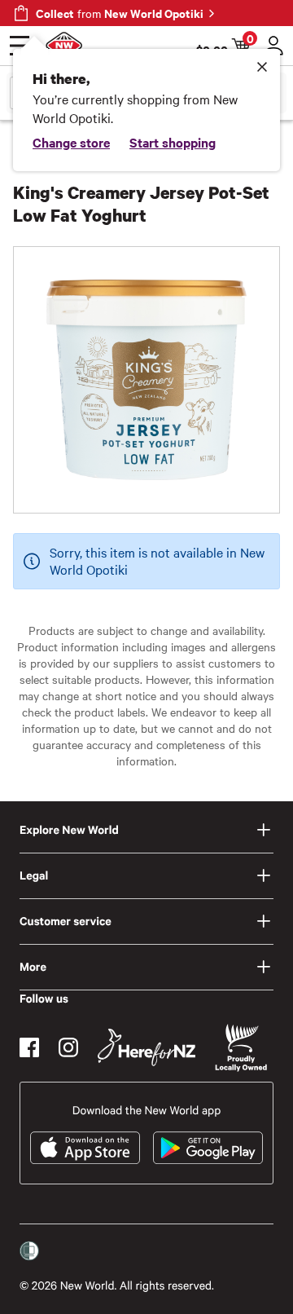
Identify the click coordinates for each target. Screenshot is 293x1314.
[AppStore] (85, 1147)
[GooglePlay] (208, 1147)
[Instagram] (68, 1047)
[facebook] (29, 1047)
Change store (71, 142)
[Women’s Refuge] (29, 1251)
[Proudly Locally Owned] (241, 1048)
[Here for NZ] (146, 1047)
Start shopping (172, 142)
